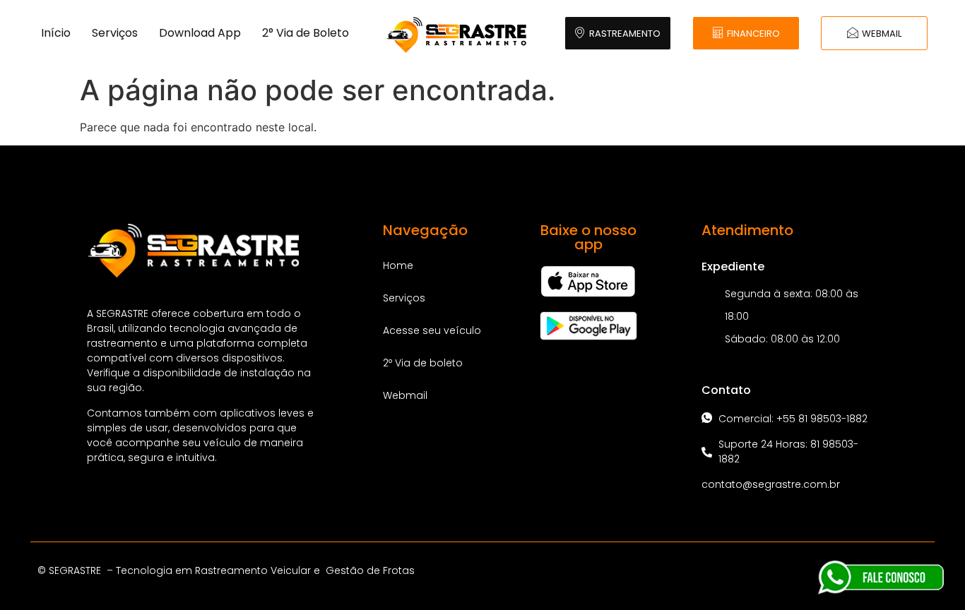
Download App (200, 33)
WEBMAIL (881, 33)
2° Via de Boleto (305, 33)
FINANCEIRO (753, 33)
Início (56, 33)
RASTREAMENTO (625, 33)
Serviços (115, 33)
